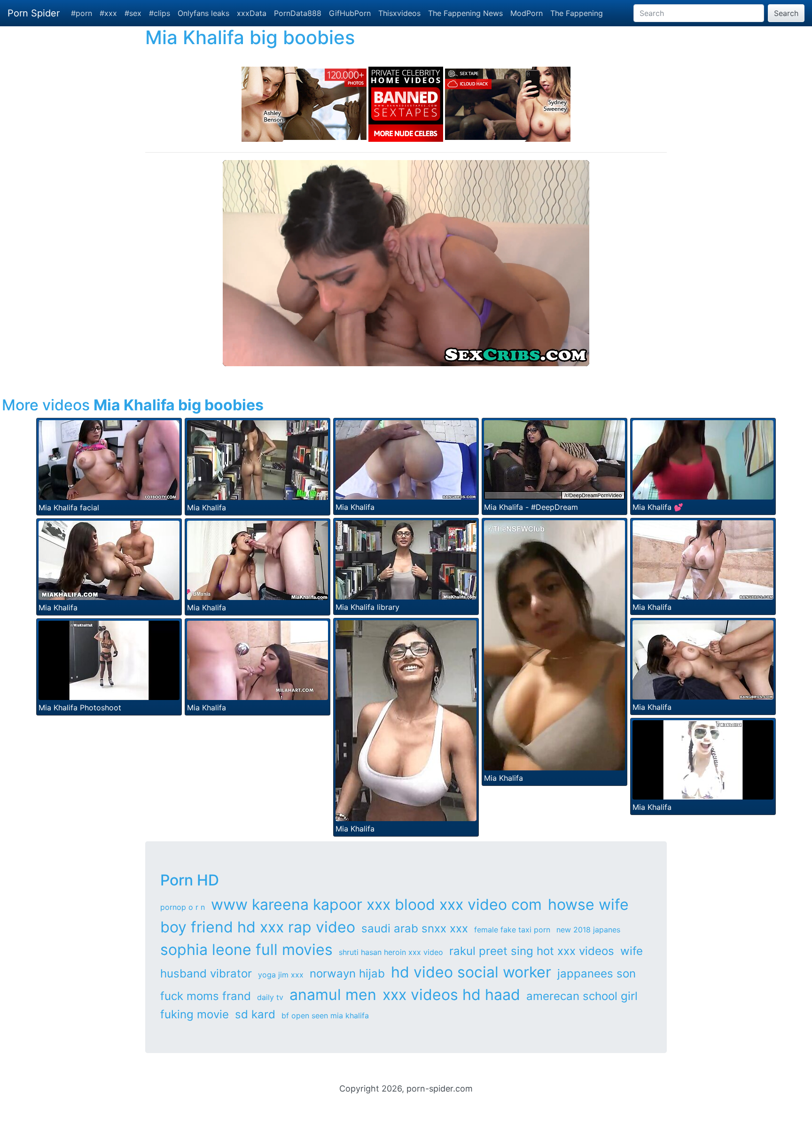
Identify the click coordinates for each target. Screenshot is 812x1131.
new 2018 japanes (588, 929)
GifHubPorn (350, 13)
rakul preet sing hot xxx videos (531, 951)
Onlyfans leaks (203, 13)
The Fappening (576, 13)
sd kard (255, 1014)
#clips (159, 13)
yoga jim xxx (281, 974)
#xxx (108, 13)
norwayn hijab (347, 973)
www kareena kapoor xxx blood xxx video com (376, 904)
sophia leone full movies (246, 949)
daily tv (270, 997)
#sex (133, 13)
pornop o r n (182, 907)
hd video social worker (471, 972)
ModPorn (526, 13)
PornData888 (297, 13)
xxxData (251, 13)
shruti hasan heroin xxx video (391, 952)
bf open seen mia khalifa (325, 1015)
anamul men (332, 994)
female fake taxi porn (512, 929)
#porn (81, 13)
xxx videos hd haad (451, 994)
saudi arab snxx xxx (414, 928)
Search (786, 13)
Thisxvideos (399, 13)
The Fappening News (465, 13)
